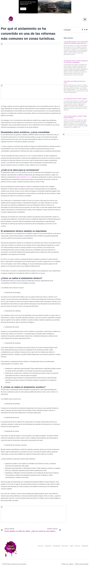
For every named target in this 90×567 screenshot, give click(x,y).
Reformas (85, 546)
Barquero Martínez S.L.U (23, 177)
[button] (84, 19)
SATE (3, 301)
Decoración (56, 546)
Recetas (77, 546)
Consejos (48, 546)
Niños (71, 546)
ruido (28, 155)
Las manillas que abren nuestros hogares (75, 98)
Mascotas (65, 546)
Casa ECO (40, 546)
